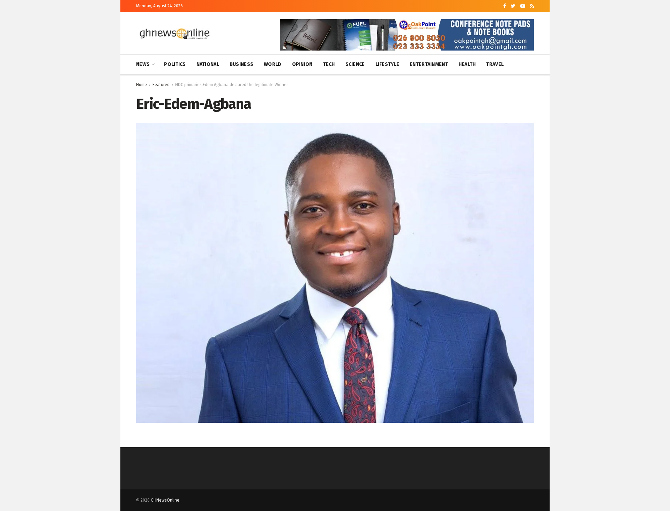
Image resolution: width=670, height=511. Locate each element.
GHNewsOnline (165, 500)
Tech (329, 64)
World (272, 64)
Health (467, 64)
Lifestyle (387, 64)
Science (355, 64)
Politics (175, 64)
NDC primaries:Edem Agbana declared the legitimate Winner (231, 84)
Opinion (302, 64)
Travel (495, 64)
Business (241, 64)
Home (141, 84)
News (143, 64)
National (207, 64)
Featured (161, 84)
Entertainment (429, 64)
